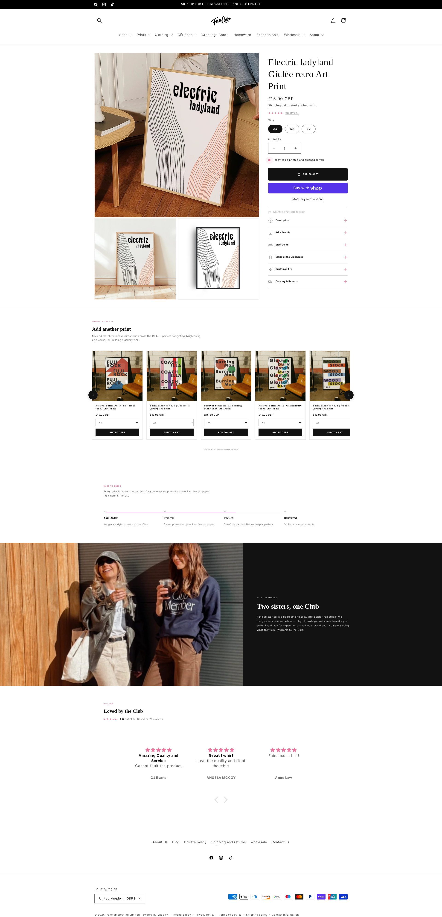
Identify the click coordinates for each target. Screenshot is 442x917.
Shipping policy (257, 914)
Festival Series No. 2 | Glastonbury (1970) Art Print (280, 407)
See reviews (292, 113)
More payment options (307, 199)
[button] (99, 20)
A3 (292, 129)
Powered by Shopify (154, 914)
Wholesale (258, 842)
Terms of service (230, 914)
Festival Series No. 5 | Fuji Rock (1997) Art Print (116, 407)
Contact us (280, 842)
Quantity (274, 139)
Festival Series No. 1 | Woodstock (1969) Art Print (333, 407)
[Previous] (93, 395)
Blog (175, 842)
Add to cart (117, 432)
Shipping (274, 105)
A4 (275, 129)
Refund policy (181, 914)
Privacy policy (205, 914)
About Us (160, 842)
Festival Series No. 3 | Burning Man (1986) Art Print (223, 407)
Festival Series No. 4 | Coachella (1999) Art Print (170, 407)
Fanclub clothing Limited (124, 914)
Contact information (285, 914)
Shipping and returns (228, 842)
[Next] (349, 395)
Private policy (195, 842)
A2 (308, 129)
